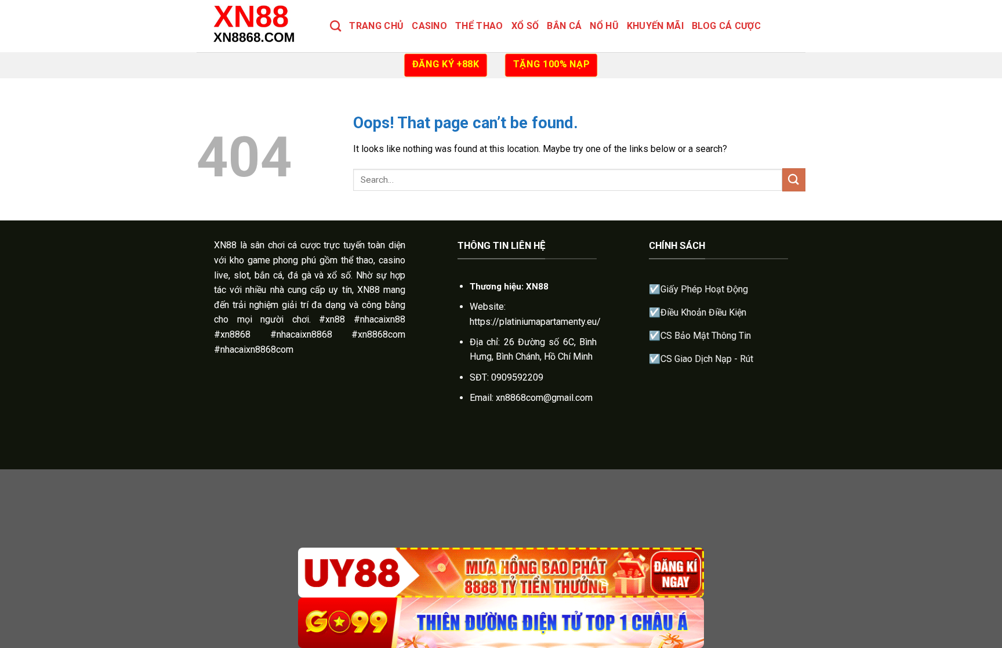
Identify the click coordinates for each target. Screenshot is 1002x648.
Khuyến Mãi (655, 25)
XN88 (225, 245)
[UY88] (501, 573)
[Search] (335, 25)
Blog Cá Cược (726, 25)
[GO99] (501, 623)
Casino (429, 25)
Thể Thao (479, 25)
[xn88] (255, 26)
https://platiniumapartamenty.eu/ (535, 321)
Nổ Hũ (604, 25)
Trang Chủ (376, 25)
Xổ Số (525, 25)
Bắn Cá (564, 25)
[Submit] (793, 179)
